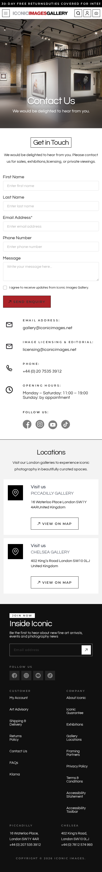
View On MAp (57, 524)
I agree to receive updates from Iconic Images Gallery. (49, 287)
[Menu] (6, 13)
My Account (18, 698)
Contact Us (18, 751)
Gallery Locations (74, 737)
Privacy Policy (77, 766)
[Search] (78, 13)
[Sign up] (86, 650)
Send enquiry (29, 302)
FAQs (13, 763)
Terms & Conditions (74, 779)
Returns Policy (15, 737)
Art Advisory (18, 709)
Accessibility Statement (76, 794)
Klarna (14, 774)
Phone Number (17, 238)
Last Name (13, 197)
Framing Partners (73, 753)
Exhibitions (74, 724)
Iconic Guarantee (74, 711)
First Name (13, 177)
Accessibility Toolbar (76, 809)
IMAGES (77, 858)
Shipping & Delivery (17, 722)
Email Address (17, 217)
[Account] (87, 13)
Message (12, 258)
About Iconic (76, 698)
